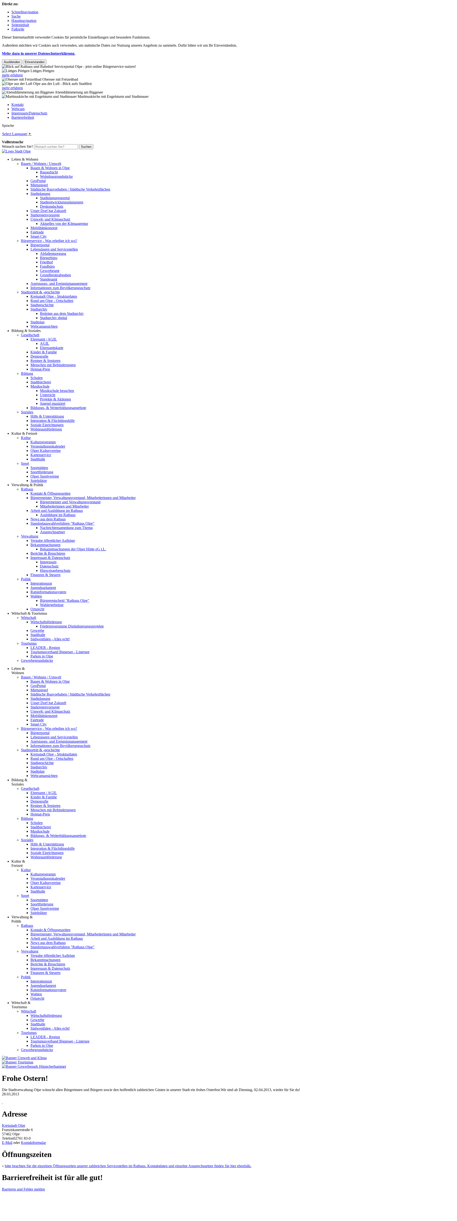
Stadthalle (37, 459)
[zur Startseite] (16, 151)
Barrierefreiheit (22, 117)
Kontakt (17, 105)
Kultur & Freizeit (24, 433)
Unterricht (47, 395)
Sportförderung (41, 472)
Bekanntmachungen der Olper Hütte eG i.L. (73, 549)
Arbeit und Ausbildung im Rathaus (56, 511)
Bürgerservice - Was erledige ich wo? (49, 241)
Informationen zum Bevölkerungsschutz (60, 288)
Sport (25, 463)
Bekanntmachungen (45, 545)
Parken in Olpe (41, 656)
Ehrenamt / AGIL (43, 339)
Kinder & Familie (43, 352)
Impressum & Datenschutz (50, 558)
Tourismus (29, 643)
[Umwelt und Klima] (24, 1058)
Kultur (26, 438)
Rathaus (27, 489)
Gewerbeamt (49, 271)
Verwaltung (29, 536)
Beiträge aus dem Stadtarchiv (62, 313)
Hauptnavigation (23, 21)
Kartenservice (40, 455)
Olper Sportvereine (44, 476)
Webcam (18, 109)
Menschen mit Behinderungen (53, 365)
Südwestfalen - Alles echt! (50, 639)
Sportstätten (39, 468)
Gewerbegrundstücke (37, 660)
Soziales (27, 412)
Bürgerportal (40, 245)
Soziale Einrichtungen (47, 425)
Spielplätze (38, 481)
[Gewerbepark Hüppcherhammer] (34, 1066)
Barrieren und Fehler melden (23, 1189)
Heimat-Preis (40, 369)
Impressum (48, 562)
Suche (16, 16)
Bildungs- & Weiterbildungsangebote (58, 408)
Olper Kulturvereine (45, 451)
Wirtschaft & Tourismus (29, 613)
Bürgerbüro (48, 258)
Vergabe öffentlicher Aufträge (52, 541)
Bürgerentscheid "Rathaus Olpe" (64, 600)
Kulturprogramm (43, 442)
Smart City (38, 236)
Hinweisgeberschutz (55, 570)
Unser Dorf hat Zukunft (48, 211)
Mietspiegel (39, 185)
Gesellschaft (30, 335)
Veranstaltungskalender (47, 446)
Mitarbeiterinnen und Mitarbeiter (64, 506)
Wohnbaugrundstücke (56, 176)
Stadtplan (37, 322)
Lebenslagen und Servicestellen (54, 249)
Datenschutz (49, 566)
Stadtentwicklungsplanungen (61, 202)
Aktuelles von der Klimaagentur (64, 224)
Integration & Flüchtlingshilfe (52, 421)
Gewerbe (37, 630)
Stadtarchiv (38, 309)
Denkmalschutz (51, 206)
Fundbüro (47, 266)
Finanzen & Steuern (45, 575)
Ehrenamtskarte (51, 348)
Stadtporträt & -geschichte (40, 292)
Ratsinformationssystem (48, 592)
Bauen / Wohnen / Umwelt (41, 164)
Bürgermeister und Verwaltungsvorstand (70, 502)
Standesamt (48, 279)
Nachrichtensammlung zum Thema (66, 528)
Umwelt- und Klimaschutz (50, 219)
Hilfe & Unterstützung (47, 416)
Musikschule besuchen (57, 391)
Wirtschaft (28, 618)
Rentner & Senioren (45, 361)
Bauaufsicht (49, 172)
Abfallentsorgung (53, 254)
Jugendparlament (43, 588)
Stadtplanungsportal (55, 198)
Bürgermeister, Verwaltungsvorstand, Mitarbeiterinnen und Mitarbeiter (83, 498)
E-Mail (7, 1143)
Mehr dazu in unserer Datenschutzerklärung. (38, 53)
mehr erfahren (12, 75)
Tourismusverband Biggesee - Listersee (59, 652)
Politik (26, 579)
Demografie (39, 356)
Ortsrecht (37, 609)
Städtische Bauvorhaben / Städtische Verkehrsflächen (70, 189)
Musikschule (40, 386)
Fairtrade (37, 232)
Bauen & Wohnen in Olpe (50, 168)
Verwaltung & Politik (27, 485)
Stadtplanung (40, 194)
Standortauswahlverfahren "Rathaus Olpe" (62, 523)
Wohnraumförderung (46, 429)
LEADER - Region (45, 648)
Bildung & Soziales (26, 331)
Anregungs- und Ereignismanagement (58, 284)
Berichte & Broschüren (47, 553)
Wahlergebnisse (52, 605)
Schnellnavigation (24, 12)
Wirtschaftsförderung (46, 622)
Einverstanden (35, 62)
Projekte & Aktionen (55, 399)
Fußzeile (17, 29)
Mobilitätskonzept (43, 228)
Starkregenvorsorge (45, 215)
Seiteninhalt (20, 25)
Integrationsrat (41, 583)
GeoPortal (38, 181)
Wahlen (36, 596)
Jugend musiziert (52, 403)
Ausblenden (12, 62)
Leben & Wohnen (24, 159)
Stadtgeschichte (42, 305)
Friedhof (46, 262)
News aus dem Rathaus (48, 519)
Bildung (27, 373)
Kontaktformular (33, 1143)
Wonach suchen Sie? (17, 146)
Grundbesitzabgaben (55, 275)
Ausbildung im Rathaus (57, 515)
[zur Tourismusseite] (17, 1062)
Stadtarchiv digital (53, 318)
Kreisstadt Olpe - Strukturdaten (53, 296)
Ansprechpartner (52, 532)
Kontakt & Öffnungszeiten (50, 493)
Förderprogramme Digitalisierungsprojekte (72, 626)
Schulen (36, 378)
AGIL (44, 343)
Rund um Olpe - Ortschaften (51, 301)
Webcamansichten (44, 326)
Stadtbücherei (40, 382)
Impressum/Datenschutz (29, 113)
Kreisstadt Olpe (13, 1125)
